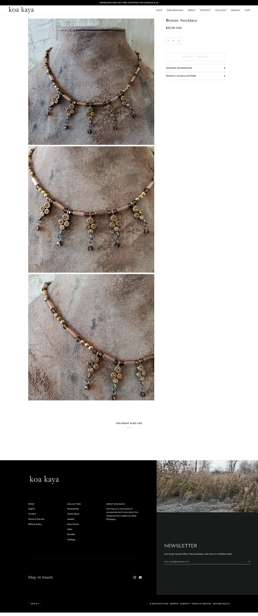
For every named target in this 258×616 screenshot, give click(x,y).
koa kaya (157, 604)
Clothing (71, 539)
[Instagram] (134, 577)
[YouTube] (140, 577)
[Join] (247, 561)
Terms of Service (36, 519)
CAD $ (34, 604)
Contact (32, 513)
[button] (159, 10)
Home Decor (73, 513)
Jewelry (71, 519)
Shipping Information (179, 68)
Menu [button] (31, 504)
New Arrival (72, 524)
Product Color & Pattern (181, 76)
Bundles (71, 534)
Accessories (73, 508)
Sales (69, 529)
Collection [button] (74, 504)
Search (31, 508)
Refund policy (35, 524)
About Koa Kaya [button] (115, 504)
